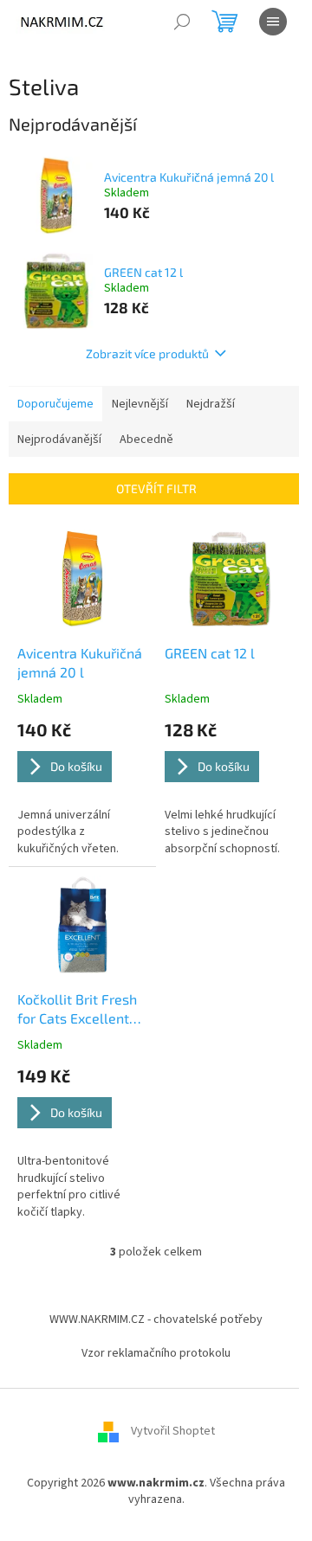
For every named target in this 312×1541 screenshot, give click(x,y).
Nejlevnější (140, 404)
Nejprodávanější (59, 439)
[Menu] (273, 21)
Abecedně (146, 439)
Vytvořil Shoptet (173, 1431)
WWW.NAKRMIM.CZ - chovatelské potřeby (156, 1319)
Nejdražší (210, 404)
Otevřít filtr (156, 488)
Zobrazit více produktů (147, 353)
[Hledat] (182, 21)
